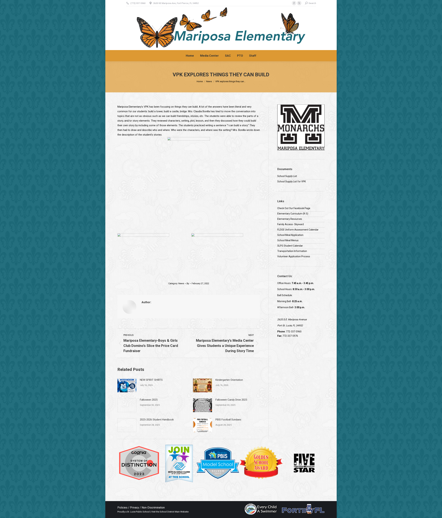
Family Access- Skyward (290, 224)
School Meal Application (290, 235)
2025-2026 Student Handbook (157, 419)
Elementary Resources (289, 219)
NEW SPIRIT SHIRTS (151, 379)
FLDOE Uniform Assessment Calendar (298, 229)
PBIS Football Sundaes (228, 419)
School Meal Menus (288, 240)
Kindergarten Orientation (229, 379)
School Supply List (287, 176)
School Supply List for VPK (291, 181)
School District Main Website (174, 511)
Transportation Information (292, 251)
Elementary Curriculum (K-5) (292, 213)
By (188, 283)
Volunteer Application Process (293, 256)
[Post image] (126, 385)
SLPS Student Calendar (290, 245)
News (181, 283)
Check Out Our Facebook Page (293, 208)
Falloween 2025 (148, 399)
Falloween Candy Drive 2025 (231, 399)
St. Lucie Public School (138, 511)
